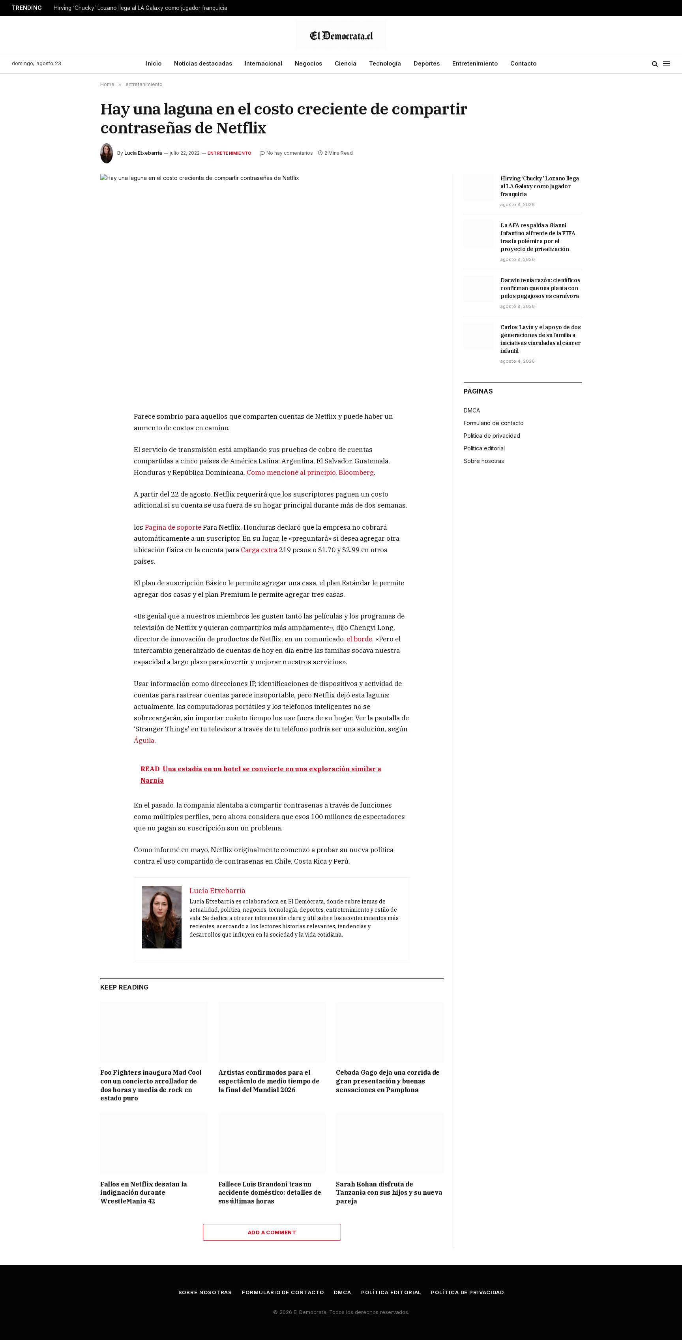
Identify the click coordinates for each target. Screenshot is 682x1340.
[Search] (655, 64)
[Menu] (666, 64)
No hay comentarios (289, 153)
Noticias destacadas (203, 63)
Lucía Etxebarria (143, 153)
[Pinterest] (72, 490)
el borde (359, 639)
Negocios (308, 63)
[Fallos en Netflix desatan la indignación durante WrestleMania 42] (154, 1143)
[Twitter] (72, 454)
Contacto (523, 63)
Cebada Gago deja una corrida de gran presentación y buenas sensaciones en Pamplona (388, 1081)
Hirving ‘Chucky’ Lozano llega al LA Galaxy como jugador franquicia (140, 8)
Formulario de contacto (494, 423)
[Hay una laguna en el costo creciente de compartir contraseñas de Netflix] (272, 286)
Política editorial (484, 448)
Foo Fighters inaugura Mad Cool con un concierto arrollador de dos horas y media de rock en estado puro (151, 1085)
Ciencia (345, 63)
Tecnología (385, 63)
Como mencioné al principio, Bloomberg (310, 472)
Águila (144, 740)
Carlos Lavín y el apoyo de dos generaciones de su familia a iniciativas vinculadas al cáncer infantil (540, 339)
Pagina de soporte (173, 527)
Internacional (263, 63)
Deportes (427, 63)
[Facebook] (72, 436)
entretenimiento (229, 153)
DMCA (472, 410)
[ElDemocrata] (341, 35)
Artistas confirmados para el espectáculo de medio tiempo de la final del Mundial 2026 (269, 1081)
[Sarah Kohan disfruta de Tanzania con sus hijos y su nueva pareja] (390, 1143)
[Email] (72, 508)
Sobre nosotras (484, 460)
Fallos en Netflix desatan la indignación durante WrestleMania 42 (143, 1192)
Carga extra (259, 549)
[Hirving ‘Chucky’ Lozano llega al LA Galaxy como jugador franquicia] (478, 187)
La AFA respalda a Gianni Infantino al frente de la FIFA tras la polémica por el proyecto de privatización (537, 237)
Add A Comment (272, 1232)
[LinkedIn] (72, 472)
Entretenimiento (475, 63)
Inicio (153, 63)
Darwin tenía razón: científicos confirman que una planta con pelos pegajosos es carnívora (540, 288)
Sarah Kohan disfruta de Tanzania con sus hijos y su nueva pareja (389, 1192)
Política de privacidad (492, 435)
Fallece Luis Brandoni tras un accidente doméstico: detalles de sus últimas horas (269, 1192)
